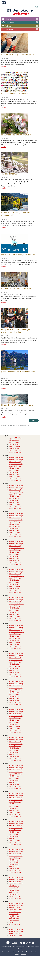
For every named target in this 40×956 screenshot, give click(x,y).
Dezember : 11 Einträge (16, 737)
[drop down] (37, 19)
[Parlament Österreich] (12, 943)
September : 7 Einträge (16, 520)
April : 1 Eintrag (14, 918)
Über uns (4, 951)
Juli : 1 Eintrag (13, 860)
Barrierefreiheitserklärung (32, 951)
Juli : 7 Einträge (14, 692)
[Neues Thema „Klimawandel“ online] (14, 399)
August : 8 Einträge (15, 522)
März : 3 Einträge (14, 894)
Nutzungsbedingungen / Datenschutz (16, 951)
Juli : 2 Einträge (14, 886)
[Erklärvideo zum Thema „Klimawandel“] (14, 243)
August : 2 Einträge (15, 858)
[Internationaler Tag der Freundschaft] (14, 43)
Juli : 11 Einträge (14, 664)
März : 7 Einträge (14, 644)
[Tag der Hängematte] (14, 162)
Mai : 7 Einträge (14, 500)
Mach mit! (9, 30)
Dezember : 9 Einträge (16, 486)
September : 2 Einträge (16, 910)
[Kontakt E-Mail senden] (24, 943)
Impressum (23, 954)
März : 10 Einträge (14, 504)
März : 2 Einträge (14, 920)
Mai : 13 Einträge (14, 640)
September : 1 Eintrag (15, 935)
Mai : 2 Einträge (14, 864)
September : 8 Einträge (16, 716)
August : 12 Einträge (15, 774)
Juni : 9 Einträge (14, 694)
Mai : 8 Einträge (14, 444)
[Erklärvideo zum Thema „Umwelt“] (14, 123)
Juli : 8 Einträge (14, 524)
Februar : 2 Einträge (15, 896)
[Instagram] (30, 943)
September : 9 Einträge (16, 464)
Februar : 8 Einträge (15, 450)
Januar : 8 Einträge (15, 508)
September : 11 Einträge (16, 492)
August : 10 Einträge (15, 438)
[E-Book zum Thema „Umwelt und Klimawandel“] (14, 202)
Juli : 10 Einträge (14, 440)
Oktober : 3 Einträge (15, 854)
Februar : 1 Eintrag (15, 922)
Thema (8, 19)
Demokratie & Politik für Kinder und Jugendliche (12, 425)
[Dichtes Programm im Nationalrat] (14, 279)
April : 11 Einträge (14, 642)
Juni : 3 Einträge (14, 862)
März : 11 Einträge (14, 476)
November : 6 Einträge (16, 851)
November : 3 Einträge (16, 880)
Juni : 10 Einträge (14, 498)
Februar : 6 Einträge (15, 814)
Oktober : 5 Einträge (15, 908)
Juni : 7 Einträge (14, 582)
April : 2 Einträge (14, 892)
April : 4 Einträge (14, 866)
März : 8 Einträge (14, 448)
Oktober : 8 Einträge (15, 574)
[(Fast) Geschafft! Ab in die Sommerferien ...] (14, 360)
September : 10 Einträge (16, 604)
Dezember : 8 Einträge (16, 458)
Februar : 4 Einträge (15, 870)
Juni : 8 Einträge (14, 442)
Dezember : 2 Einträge (16, 877)
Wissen (8, 26)
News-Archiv (26, 425)
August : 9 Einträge (15, 466)
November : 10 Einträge (16, 628)
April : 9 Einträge (14, 474)
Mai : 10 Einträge (14, 612)
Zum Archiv (33, 420)
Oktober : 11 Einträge (15, 686)
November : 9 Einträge (16, 460)
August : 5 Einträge (15, 494)
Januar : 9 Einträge (15, 536)
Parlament (9, 23)
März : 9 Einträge (14, 560)
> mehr (3, 67)
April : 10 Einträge (14, 446)
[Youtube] (33, 943)
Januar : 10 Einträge (15, 452)
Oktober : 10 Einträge (15, 630)
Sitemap (17, 954)
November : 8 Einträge (16, 488)
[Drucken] (21, 943)
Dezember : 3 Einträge (16, 849)
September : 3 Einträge (16, 856)
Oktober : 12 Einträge (15, 518)
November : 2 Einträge (16, 905)
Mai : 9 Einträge (14, 472)
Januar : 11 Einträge (15, 676)
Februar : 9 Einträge (15, 506)
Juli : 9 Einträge (14, 468)
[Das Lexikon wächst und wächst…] (14, 82)
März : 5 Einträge (14, 868)
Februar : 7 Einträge (15, 478)
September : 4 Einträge (16, 884)
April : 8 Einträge (14, 530)
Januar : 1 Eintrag (14, 924)
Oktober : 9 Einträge (15, 462)
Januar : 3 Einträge (15, 872)
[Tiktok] (27, 943)
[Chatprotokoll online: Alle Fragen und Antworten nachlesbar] (14, 318)
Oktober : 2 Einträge (15, 933)
